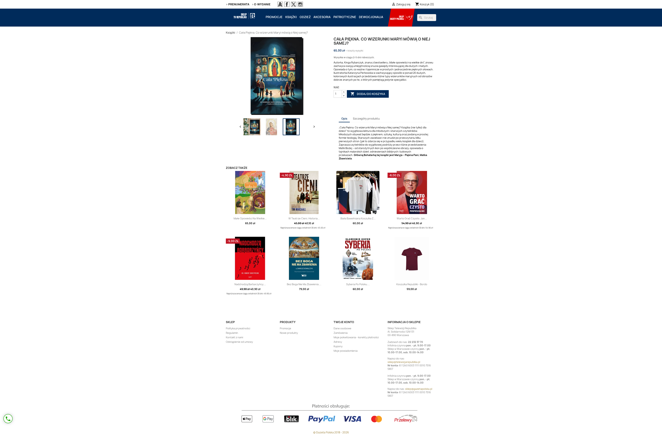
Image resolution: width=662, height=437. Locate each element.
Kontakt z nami (234, 337)
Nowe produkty (289, 332)
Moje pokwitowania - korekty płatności (356, 337)
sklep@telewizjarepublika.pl (404, 362)
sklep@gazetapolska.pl (418, 388)
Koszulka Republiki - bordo (411, 284)
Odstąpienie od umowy (239, 341)
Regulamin (232, 332)
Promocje (274, 17)
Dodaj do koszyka (367, 94)
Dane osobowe (342, 328)
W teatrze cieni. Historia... (304, 218)
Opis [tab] (344, 118)
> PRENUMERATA (237, 4)
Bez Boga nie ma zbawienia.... (304, 284)
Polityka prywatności (238, 328)
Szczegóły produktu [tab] (366, 118)
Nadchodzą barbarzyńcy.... (250, 284)
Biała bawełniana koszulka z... (357, 218)
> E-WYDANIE (261, 4)
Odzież (305, 17)
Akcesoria (322, 17)
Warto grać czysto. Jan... (412, 218)
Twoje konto (344, 322)
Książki (291, 17)
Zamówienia (341, 332)
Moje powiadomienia (346, 350)
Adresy (338, 341)
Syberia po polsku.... (358, 284)
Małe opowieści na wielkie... (250, 218)
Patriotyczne (344, 17)
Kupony (338, 346)
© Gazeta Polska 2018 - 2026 (331, 432)
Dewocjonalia (371, 17)
